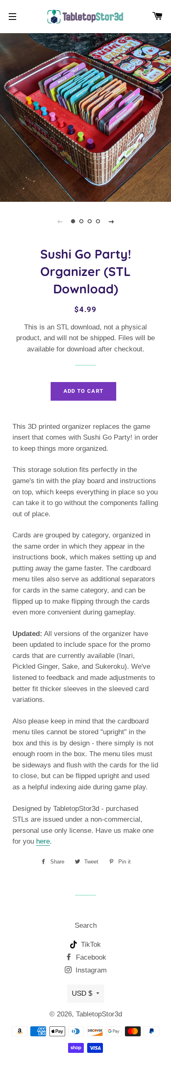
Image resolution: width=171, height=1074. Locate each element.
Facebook (90, 957)
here (43, 841)
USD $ (82, 993)
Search (86, 925)
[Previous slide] (60, 221)
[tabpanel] (85, 116)
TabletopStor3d (99, 1014)
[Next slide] (111, 221)
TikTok (90, 944)
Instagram (90, 970)
